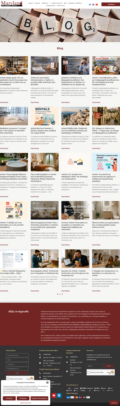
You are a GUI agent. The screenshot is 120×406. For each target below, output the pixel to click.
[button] (47, 382)
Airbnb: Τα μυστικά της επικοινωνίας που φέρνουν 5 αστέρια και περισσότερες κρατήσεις (103, 177)
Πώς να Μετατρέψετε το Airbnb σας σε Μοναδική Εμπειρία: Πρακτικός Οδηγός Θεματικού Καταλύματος (43, 177)
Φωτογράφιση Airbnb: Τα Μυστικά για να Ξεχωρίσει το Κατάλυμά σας (44, 272)
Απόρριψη (23, 398)
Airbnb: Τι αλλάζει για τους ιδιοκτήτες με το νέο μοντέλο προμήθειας (12, 224)
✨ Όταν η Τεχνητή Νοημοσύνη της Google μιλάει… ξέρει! (12, 272)
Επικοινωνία (61, 5)
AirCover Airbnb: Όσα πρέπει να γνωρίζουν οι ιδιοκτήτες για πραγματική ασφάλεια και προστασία (74, 225)
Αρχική (31, 3)
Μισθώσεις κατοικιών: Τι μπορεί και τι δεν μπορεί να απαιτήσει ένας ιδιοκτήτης (13, 130)
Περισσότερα (4, 102)
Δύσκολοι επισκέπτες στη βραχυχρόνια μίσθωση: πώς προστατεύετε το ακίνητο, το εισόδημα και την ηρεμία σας (73, 81)
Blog (65, 3)
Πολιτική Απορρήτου (25, 402)
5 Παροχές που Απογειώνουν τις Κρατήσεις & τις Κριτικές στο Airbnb (105, 273)
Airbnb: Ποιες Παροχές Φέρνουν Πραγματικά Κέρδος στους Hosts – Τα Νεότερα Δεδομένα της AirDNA (14, 176)
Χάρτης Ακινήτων (57, 3)
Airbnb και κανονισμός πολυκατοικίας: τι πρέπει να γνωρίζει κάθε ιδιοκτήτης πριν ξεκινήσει (43, 81)
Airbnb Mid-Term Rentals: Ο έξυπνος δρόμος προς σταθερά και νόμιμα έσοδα (43, 130)
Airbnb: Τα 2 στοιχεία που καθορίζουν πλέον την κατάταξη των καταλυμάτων (74, 176)
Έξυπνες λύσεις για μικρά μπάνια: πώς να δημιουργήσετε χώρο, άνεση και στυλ (105, 224)
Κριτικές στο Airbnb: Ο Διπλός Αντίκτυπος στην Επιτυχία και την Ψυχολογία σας (75, 273)
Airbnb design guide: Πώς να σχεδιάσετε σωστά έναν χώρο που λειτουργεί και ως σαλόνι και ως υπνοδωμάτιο (13, 81)
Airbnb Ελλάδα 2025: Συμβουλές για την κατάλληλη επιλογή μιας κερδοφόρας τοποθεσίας (74, 130)
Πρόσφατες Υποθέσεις (75, 3)
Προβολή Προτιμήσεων (39, 398)
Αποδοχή (9, 398)
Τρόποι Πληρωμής (72, 393)
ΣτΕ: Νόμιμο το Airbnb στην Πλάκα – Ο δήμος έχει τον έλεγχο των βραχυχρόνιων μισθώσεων (105, 130)
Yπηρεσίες (44, 3)
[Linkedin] (59, 395)
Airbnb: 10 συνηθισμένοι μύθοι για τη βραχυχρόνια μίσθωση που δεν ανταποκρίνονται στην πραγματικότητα (105, 81)
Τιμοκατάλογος (50, 5)
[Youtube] (54, 395)
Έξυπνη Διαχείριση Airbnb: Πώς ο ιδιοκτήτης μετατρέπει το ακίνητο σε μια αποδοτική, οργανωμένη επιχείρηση (44, 225)
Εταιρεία (37, 3)
